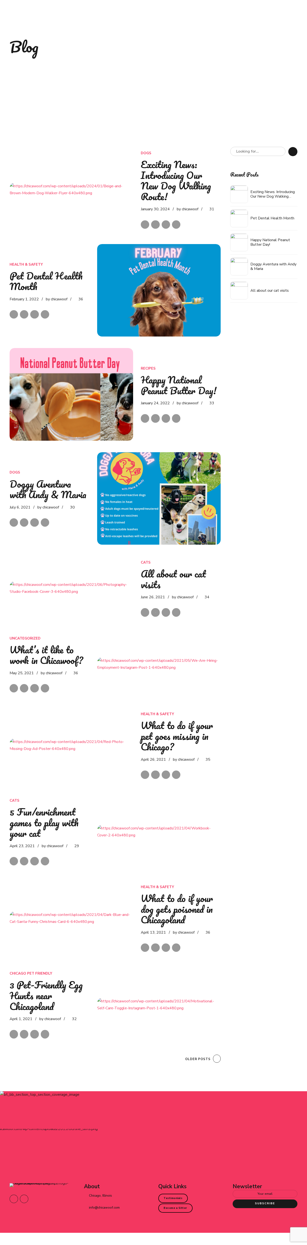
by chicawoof (187, 209)
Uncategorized (25, 638)
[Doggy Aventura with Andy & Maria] (159, 498)
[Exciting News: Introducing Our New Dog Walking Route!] (71, 190)
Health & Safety (26, 264)
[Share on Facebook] (145, 224)
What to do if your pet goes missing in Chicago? (177, 736)
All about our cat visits (173, 579)
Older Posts (198, 1059)
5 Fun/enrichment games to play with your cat (44, 822)
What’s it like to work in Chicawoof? (46, 655)
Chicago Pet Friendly (31, 973)
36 (80, 299)
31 (211, 209)
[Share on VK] (176, 224)
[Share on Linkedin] (166, 224)
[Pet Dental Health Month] (159, 290)
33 (211, 403)
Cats (146, 562)
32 (74, 1019)
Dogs (146, 153)
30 (72, 507)
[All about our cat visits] (71, 588)
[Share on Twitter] (155, 224)
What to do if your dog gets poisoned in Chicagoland (177, 909)
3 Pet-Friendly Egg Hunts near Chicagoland (46, 995)
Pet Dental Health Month (46, 281)
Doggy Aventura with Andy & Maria (48, 489)
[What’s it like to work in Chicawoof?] (159, 664)
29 (76, 846)
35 (208, 759)
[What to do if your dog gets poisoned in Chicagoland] (71, 918)
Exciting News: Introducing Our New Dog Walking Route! (176, 180)
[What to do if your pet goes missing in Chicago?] (71, 745)
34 (207, 597)
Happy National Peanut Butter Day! (179, 385)
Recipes (148, 368)
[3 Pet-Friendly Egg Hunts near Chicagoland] (159, 1005)
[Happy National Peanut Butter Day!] (71, 394)
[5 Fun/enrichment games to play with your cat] (159, 832)
